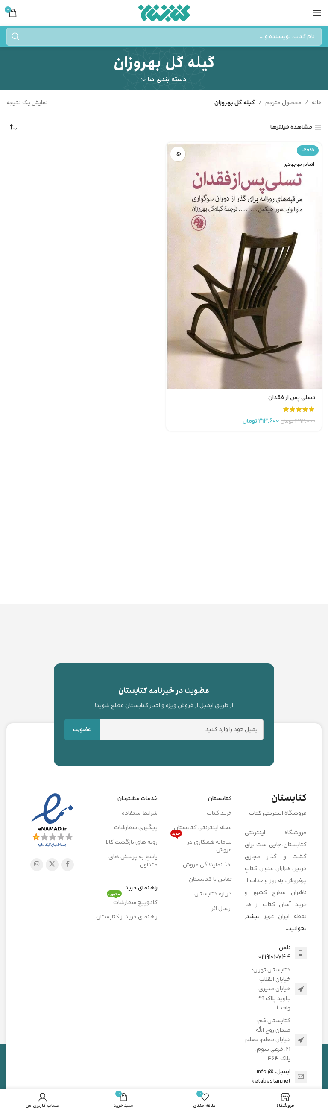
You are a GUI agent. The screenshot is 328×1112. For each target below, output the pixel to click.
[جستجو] (15, 37)
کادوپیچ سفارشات (133, 901)
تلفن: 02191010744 (274, 952)
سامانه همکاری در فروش (202, 845)
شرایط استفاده (140, 813)
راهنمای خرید (141, 888)
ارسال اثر (221, 908)
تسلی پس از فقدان (291, 397)
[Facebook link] (67, 864)
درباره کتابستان (213, 894)
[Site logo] (164, 13)
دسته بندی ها (167, 79)
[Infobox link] (164, 697)
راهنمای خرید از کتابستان (127, 917)
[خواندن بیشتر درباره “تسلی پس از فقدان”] (177, 154)
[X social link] (52, 864)
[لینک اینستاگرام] (36, 864)
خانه (317, 103)
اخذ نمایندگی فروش (207, 865)
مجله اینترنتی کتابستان (203, 828)
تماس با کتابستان (210, 879)
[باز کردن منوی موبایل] (317, 12)
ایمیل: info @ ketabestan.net (271, 1076)
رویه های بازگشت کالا (132, 842)
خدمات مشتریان (137, 799)
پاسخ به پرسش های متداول (133, 860)
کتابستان (220, 799)
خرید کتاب (219, 813)
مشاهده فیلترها (291, 127)
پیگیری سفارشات (136, 828)
